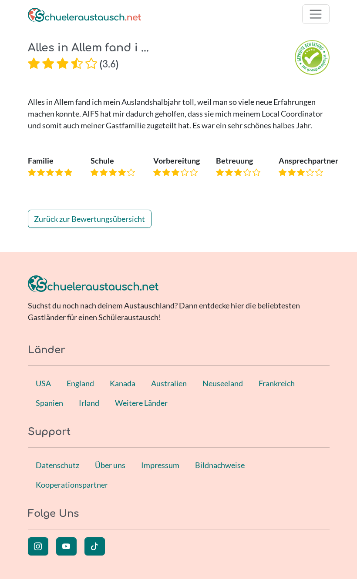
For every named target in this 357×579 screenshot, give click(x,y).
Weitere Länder (141, 403)
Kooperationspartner (72, 484)
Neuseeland (222, 383)
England (80, 383)
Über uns (110, 465)
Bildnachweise (220, 465)
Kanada (122, 383)
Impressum (160, 465)
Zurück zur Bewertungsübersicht (89, 219)
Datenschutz (57, 465)
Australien (169, 383)
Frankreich (277, 383)
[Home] (84, 14)
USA (43, 383)
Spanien (49, 403)
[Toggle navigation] (316, 14)
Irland (89, 403)
